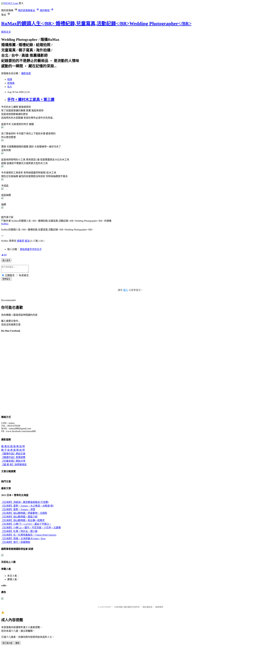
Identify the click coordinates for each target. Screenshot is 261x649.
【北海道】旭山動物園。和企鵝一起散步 (23, 520)
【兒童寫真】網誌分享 (13, 461)
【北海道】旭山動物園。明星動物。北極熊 (24, 513)
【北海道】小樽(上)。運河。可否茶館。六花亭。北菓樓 (31, 527)
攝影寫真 (26, 73)
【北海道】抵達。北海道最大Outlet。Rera (23, 538)
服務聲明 (159, 607)
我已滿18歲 (7, 643)
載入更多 (6, 260)
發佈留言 (6, 279)
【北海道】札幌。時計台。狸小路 (19, 531)
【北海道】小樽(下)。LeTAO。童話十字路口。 (26, 524)
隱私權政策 (147, 607)
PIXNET (108, 607)
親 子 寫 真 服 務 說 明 (13, 450)
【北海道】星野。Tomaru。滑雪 (18, 509)
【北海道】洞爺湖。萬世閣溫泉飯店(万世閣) (25, 502)
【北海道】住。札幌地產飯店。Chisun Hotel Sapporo (28, 535)
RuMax (4, 223)
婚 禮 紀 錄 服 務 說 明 (13, 446)
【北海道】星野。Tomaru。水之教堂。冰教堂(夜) (27, 505)
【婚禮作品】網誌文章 (13, 453)
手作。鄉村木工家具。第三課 (30, 100)
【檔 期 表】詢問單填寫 (14, 464)
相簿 (9, 79)
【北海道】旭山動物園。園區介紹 (19, 516)
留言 (27, 241)
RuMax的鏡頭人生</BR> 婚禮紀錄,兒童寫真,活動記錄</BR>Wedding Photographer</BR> (96, 23)
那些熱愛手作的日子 (31, 249)
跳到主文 (6, 32)
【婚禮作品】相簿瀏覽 (13, 457)
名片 (9, 86)
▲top (4, 254)
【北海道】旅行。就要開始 (15, 542)
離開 (17, 643)
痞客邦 (20, 241)
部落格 (10, 83)
